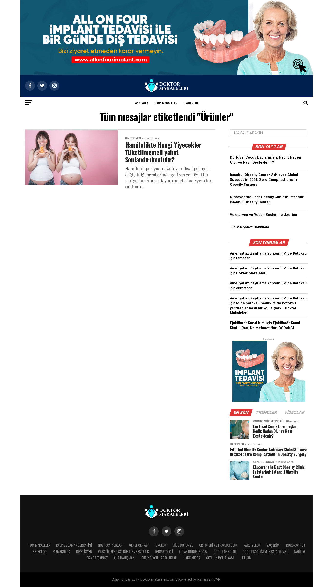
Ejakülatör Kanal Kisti (247, 323)
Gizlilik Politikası (220, 557)
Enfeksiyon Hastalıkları (159, 557)
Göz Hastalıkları (110, 545)
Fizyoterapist (97, 557)
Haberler (191, 102)
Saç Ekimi (273, 545)
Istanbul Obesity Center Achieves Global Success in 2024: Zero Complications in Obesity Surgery (264, 180)
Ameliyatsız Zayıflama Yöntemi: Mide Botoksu (268, 253)
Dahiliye (299, 551)
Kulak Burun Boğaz (193, 551)
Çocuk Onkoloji (225, 551)
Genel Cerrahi (139, 545)
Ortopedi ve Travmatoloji (218, 545)
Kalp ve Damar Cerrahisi (74, 545)
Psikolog (40, 551)
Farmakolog (61, 551)
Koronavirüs (295, 545)
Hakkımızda (192, 557)
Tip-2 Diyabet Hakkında (249, 227)
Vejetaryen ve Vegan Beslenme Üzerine (263, 215)
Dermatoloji (164, 551)
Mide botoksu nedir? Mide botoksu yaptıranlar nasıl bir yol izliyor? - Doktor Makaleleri (263, 308)
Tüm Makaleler (166, 102)
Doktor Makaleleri (251, 273)
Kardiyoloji (252, 545)
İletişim (246, 557)
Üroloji (161, 545)
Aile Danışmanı (125, 557)
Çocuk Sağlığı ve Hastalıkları (265, 551)
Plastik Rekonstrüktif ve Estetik (123, 551)
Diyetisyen (84, 551)
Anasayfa (141, 102)
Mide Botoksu (182, 545)
